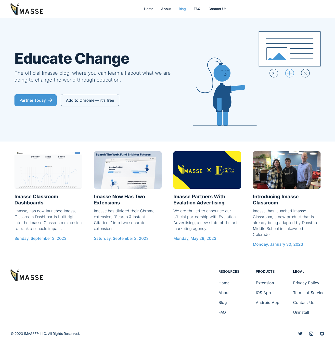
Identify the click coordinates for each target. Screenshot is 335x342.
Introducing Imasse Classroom (276, 200)
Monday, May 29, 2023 (194, 238)
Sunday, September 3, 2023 (40, 238)
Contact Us (217, 9)
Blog (182, 9)
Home (148, 9)
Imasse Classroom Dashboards (36, 200)
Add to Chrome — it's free (90, 100)
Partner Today (32, 100)
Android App (267, 302)
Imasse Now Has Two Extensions (119, 200)
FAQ (197, 9)
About (166, 9)
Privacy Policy (306, 282)
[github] (322, 333)
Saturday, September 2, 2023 (121, 238)
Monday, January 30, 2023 (278, 244)
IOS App (263, 292)
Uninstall (301, 312)
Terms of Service (308, 292)
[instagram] (311, 333)
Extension (265, 282)
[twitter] (300, 333)
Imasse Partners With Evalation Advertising (199, 200)
